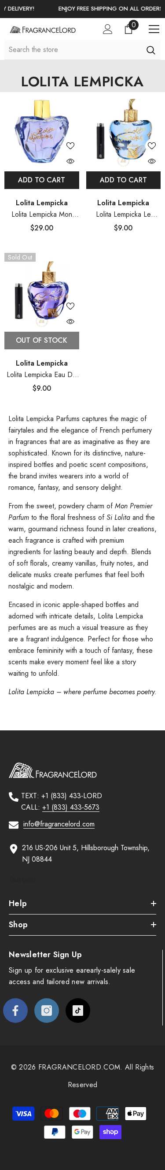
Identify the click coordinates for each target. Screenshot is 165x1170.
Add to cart (41, 180)
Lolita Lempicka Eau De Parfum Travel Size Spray (41, 375)
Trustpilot (22, 879)
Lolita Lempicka (42, 203)
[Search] (151, 49)
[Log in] (108, 29)
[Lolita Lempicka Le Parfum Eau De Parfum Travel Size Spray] (123, 129)
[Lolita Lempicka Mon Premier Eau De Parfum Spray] (41, 129)
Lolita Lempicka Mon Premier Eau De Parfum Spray (42, 214)
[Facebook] (15, 1010)
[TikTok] (78, 1010)
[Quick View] (70, 161)
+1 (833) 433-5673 (70, 807)
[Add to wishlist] (70, 145)
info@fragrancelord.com (59, 824)
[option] (84, 9)
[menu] (154, 29)
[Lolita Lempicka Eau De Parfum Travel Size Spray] (41, 290)
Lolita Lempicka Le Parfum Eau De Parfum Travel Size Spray (123, 214)
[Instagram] (46, 1010)
